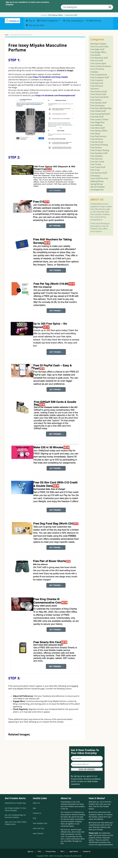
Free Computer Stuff (99, 77)
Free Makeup (96, 125)
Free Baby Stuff (97, 49)
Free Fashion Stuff (98, 91)
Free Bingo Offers (98, 52)
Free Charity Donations (100, 66)
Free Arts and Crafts (99, 46)
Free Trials (95, 170)
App (34, 808)
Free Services (96, 158)
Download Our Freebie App (15, 803)
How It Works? (38, 833)
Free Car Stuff (96, 60)
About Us (36, 803)
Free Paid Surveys (98, 136)
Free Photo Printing (99, 144)
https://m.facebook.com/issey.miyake (50, 77)
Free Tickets (95, 164)
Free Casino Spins (98, 63)
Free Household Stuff (100, 114)
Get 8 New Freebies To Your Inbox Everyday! (15, 809)
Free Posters (96, 147)
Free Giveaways (97, 105)
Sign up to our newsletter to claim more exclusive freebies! (27, 3)
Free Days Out (96, 83)
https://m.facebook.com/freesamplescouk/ (55, 95)
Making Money (97, 181)
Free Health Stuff (98, 111)
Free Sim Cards (97, 161)
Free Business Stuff (99, 57)
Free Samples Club (40, 823)
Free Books (95, 55)
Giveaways (95, 175)
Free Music (95, 133)
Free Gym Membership (100, 108)
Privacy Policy (77, 778)
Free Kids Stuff (96, 116)
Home (6, 35)
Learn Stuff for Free (99, 178)
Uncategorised (96, 189)
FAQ (34, 818)
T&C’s (62, 851)
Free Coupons (96, 80)
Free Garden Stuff (98, 102)
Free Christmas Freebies (97, 70)
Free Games (95, 99)
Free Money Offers (99, 130)
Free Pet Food (96, 142)
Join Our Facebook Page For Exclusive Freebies (15, 816)
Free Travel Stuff (97, 167)
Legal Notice (73, 851)
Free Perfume (96, 139)
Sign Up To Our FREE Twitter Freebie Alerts (16, 823)
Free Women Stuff (98, 172)
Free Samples (96, 156)
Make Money (95, 20)
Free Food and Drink (99, 97)
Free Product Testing (99, 150)
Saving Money (96, 184)
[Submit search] (110, 7)
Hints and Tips (38, 828)
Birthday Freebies (98, 43)
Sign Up (30, 851)
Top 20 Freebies (97, 186)
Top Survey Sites (36, 25)
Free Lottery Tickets (99, 119)
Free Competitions (98, 74)
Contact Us (37, 813)
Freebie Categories (49, 20)
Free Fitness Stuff (98, 94)
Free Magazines (97, 122)
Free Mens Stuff (97, 128)
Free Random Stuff (98, 153)
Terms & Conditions (92, 778)
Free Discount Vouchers (96, 87)
